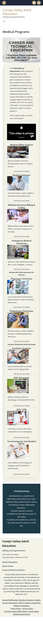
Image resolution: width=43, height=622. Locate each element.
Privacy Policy (27, 608)
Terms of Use (15, 608)
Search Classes (7, 566)
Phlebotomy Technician (21, 311)
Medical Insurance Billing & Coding (21, 206)
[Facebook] (34, 3)
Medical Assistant (21, 175)
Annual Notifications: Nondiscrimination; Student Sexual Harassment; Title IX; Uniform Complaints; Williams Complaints (21, 603)
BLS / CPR (21, 409)
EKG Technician (21, 377)
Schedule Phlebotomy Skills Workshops (22, 344)
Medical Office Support (21, 144)
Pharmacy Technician (21, 278)
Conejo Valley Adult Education (17, 12)
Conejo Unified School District (13, 570)
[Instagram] (39, 3)
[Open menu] (4, 21)
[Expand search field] (4, 3)
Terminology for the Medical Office (21, 442)
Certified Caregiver (21, 348)
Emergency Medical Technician (21, 242)
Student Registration (10, 562)
